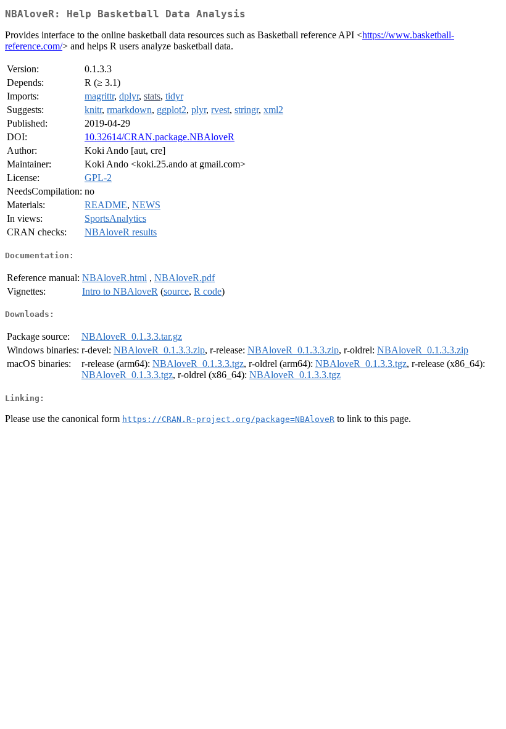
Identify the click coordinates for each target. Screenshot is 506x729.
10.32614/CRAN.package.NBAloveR (159, 137)
